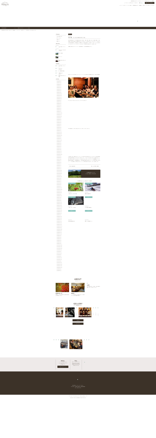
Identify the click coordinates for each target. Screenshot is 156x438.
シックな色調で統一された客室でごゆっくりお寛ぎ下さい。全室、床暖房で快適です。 (78, 294)
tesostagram (78, 323)
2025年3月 (58, 108)
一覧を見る (78, 320)
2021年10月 (58, 173)
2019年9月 (58, 211)
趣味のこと (58, 41)
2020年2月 (58, 203)
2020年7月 (58, 197)
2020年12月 (58, 189)
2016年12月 (58, 264)
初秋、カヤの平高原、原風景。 (95, 166)
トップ (120, 5)
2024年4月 (58, 125)
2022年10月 (58, 154)
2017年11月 (58, 246)
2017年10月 (58, 248)
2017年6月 (58, 254)
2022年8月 (58, 157)
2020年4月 (58, 200)
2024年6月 (58, 122)
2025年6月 (58, 103)
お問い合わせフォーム (63, 366)
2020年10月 (58, 192)
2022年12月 (58, 151)
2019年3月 (58, 221)
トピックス (152, 5)
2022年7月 (58, 159)
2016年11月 (58, 265)
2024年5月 (58, 124)
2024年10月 (58, 116)
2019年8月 (58, 213)
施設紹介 (140, 5)
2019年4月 (58, 219)
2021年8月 (58, 176)
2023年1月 (58, 149)
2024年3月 (58, 127)
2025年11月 (58, 95)
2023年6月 (58, 141)
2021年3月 (58, 184)
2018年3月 (58, 240)
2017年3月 (58, 259)
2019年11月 (58, 208)
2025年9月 (58, 98)
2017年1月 (58, 262)
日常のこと (58, 39)
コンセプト (124, 5)
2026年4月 (58, 87)
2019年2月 (58, 222)
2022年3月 (58, 165)
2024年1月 (58, 130)
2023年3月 (58, 146)
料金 (143, 5)
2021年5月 (58, 181)
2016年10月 (58, 267)
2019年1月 (58, 224)
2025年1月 (58, 111)
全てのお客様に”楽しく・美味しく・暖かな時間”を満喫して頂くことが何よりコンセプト (93, 286)
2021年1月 (58, 187)
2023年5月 (58, 143)
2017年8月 (58, 251)
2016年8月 (58, 270)
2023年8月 (58, 138)
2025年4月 (58, 106)
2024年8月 (58, 119)
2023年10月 (58, 135)
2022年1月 (58, 168)
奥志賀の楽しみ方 (135, 5)
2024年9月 (58, 117)
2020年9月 (58, 194)
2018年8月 (58, 232)
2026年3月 (58, 89)
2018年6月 (58, 235)
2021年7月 (58, 178)
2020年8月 (58, 195)
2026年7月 (58, 82)
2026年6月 (58, 84)
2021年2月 (58, 186)
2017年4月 (58, 257)
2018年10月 (58, 229)
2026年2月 (58, 90)
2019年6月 (58, 216)
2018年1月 (58, 243)
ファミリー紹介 (129, 5)
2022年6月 (58, 160)
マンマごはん (148, 5)
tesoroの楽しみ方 (59, 36)
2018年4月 (58, 238)
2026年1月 (58, 92)
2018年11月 (58, 227)
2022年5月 (58, 162)
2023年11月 (58, 133)
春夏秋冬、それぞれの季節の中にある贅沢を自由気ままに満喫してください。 (62, 294)
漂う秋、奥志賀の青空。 (72, 166)
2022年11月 (58, 152)
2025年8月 (58, 100)
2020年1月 (58, 205)
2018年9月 (58, 230)
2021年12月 (58, 170)
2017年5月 (58, 256)
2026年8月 (58, 81)
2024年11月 (58, 114)
